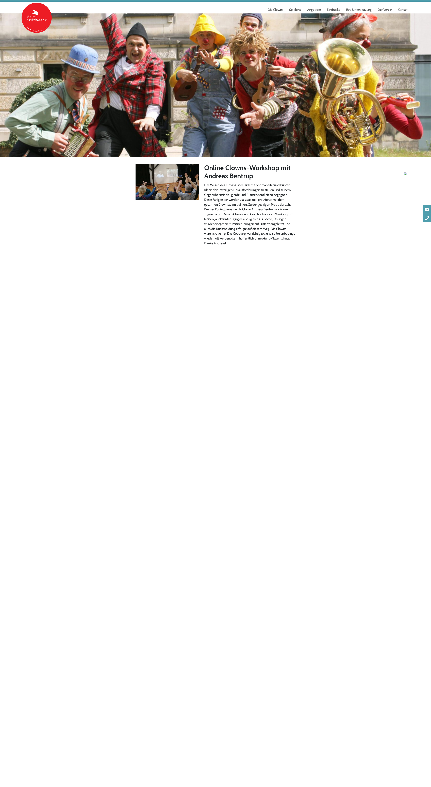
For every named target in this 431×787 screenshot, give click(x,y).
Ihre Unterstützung (359, 10)
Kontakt (403, 10)
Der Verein (385, 10)
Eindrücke (333, 10)
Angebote (314, 10)
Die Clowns (275, 10)
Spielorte (295, 10)
